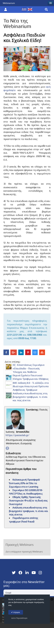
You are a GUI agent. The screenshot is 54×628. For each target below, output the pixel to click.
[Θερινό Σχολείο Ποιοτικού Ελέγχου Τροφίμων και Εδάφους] (8, 377)
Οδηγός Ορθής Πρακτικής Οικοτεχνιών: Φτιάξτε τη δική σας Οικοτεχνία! (28, 500)
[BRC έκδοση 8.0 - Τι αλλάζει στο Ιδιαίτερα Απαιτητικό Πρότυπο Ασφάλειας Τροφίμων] (8, 385)
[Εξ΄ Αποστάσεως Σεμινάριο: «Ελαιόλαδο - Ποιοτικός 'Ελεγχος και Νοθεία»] (8, 367)
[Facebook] (7, 448)
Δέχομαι (16, 612)
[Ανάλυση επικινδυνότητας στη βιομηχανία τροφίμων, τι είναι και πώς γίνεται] (8, 395)
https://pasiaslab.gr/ (17, 435)
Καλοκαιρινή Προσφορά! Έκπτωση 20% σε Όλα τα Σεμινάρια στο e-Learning (24, 483)
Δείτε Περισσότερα (19, 618)
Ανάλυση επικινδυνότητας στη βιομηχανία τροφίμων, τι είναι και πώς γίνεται (30, 397)
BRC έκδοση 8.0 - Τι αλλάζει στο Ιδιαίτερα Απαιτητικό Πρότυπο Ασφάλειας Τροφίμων (31, 386)
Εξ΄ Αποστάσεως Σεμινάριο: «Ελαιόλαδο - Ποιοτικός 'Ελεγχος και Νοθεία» (29, 368)
